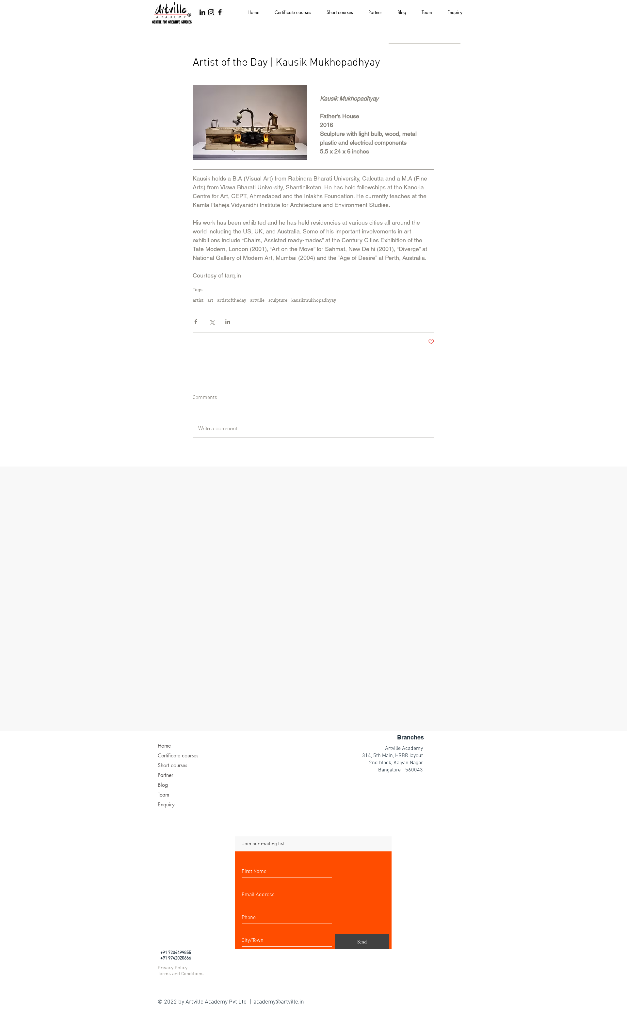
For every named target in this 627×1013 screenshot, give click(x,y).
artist (198, 300)
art (210, 300)
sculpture (277, 300)
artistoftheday (231, 300)
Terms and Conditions (180, 974)
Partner (165, 775)
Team (163, 794)
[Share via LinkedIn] (228, 322)
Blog (163, 785)
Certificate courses (178, 755)
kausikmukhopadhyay (313, 300)
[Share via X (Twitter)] (212, 322)
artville (257, 300)
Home (164, 745)
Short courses (172, 765)
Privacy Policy (172, 968)
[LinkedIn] (202, 12)
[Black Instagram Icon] (211, 12)
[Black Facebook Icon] (220, 12)
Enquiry (166, 804)
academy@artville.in (278, 1002)
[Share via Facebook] (196, 322)
